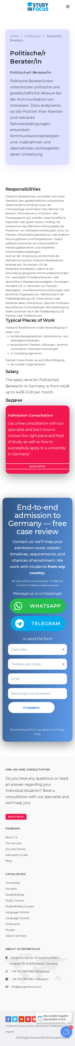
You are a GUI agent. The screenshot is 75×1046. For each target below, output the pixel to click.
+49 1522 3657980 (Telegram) (29, 979)
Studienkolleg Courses (19, 906)
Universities (12, 883)
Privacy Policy (26, 1025)
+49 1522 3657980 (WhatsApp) (30, 971)
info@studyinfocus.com (26, 987)
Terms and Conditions (48, 1025)
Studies (10, 930)
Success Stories (15, 849)
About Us (11, 837)
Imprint (9, 1031)
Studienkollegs (14, 894)
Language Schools (17, 912)
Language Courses (17, 918)
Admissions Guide (16, 855)
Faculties (11, 888)
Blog (8, 861)
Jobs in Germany (16, 935)
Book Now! (37, 466)
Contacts (10, 1025)
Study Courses (14, 900)
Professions (12, 924)
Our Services (13, 843)
